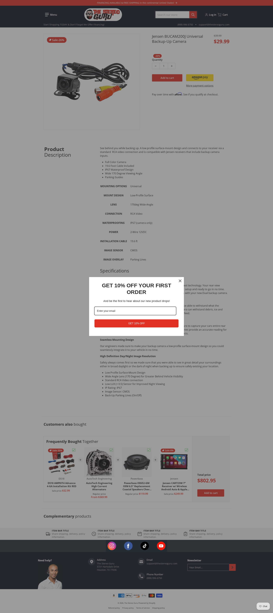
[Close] (180, 281)
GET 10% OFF (136, 323)
